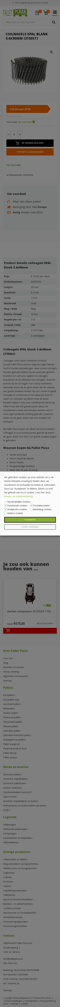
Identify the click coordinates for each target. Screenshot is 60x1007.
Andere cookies (15, 513)
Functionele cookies (17, 506)
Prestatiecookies (41, 506)
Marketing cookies (42, 510)
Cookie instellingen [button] (30, 527)
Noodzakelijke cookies (18, 502)
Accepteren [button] (30, 520)
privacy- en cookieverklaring (18, 497)
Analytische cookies (17, 510)
